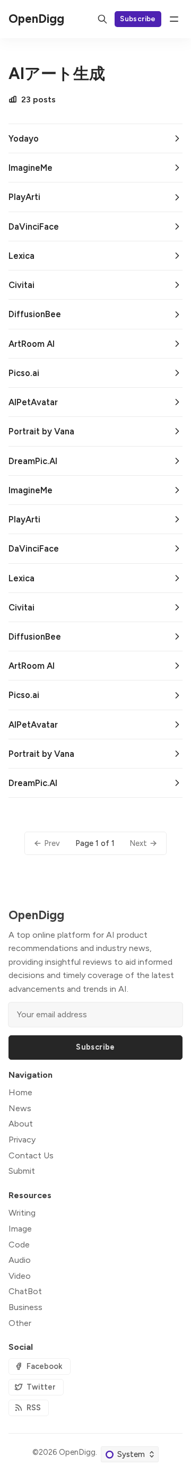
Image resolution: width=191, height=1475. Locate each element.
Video (19, 1276)
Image (20, 1229)
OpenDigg (77, 1452)
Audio (19, 1260)
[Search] (102, 19)
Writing (22, 1213)
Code (19, 1245)
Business (25, 1307)
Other (19, 1323)
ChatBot (25, 1291)
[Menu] (174, 19)
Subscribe (138, 18)
